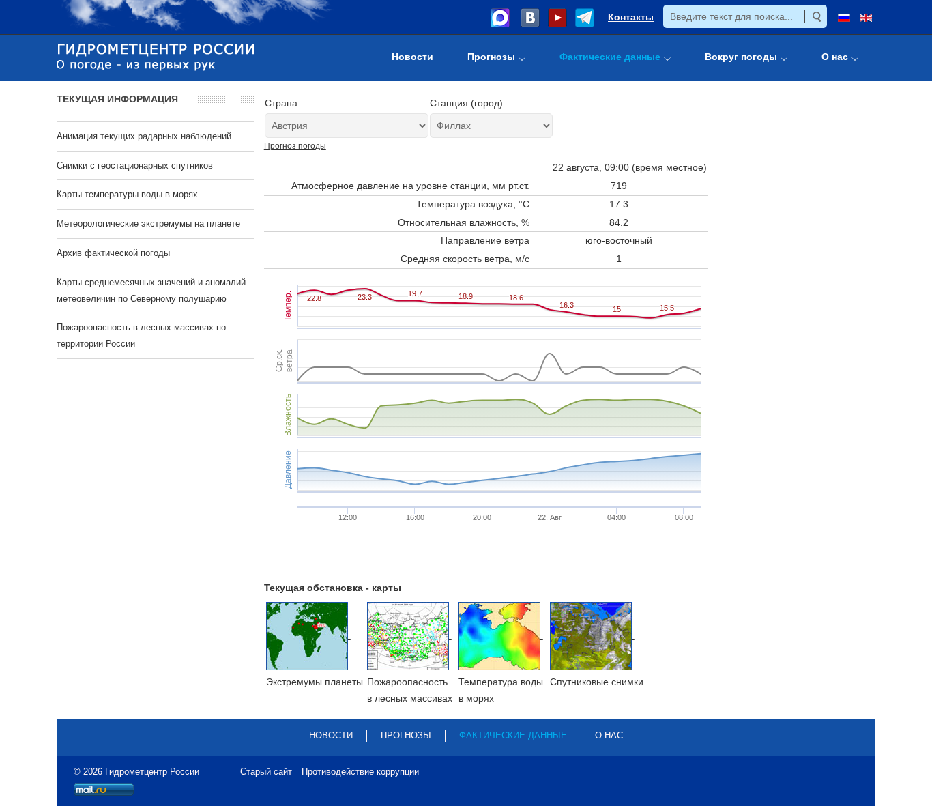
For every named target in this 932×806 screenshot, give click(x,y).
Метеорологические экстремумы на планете (148, 223)
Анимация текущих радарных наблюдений (144, 136)
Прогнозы (406, 735)
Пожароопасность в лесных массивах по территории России (141, 335)
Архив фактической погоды (113, 253)
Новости (331, 735)
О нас (609, 735)
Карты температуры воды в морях (127, 194)
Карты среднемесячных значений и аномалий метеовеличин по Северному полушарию (151, 290)
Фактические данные (513, 735)
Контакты (631, 17)
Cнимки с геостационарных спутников (135, 165)
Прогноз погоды (295, 146)
